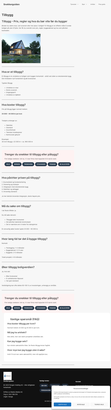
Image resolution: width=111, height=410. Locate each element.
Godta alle (62, 404)
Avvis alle (81, 404)
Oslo (8, 164)
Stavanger (41, 164)
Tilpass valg (99, 404)
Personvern (46, 390)
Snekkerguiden (11, 4)
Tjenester (73, 4)
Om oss (44, 385)
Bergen (17, 164)
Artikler (93, 4)
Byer (83, 4)
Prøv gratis (102, 4)
